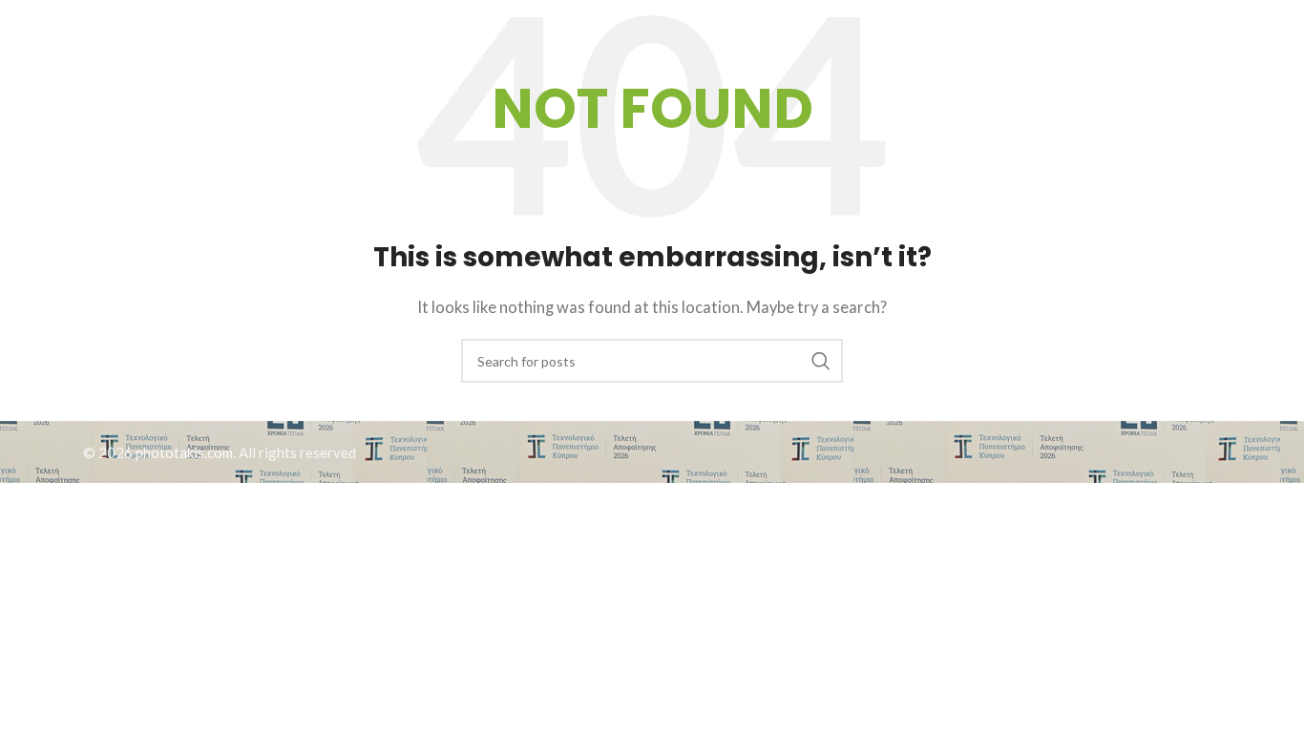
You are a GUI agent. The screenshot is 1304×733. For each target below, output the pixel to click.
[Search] (1165, 43)
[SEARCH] (821, 361)
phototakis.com (184, 452)
